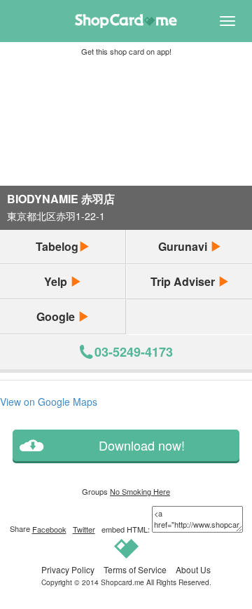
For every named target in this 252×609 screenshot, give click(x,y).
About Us (193, 569)
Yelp (57, 281)
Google (57, 316)
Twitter (84, 529)
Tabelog (57, 246)
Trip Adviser (184, 281)
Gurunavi (184, 246)
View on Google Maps (48, 402)
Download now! (142, 445)
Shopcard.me (122, 582)
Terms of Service (135, 569)
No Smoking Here (140, 491)
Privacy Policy (67, 569)
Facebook (49, 529)
